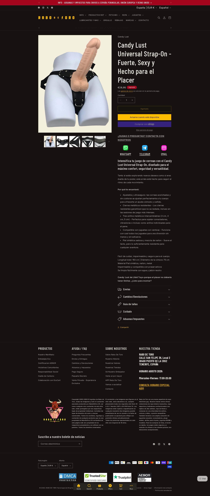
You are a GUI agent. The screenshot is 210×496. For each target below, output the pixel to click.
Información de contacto (163, 488)
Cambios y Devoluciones (82, 363)
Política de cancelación (163, 490)
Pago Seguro (77, 372)
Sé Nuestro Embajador (115, 372)
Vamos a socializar (113, 384)
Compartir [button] (124, 327)
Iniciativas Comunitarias (48, 367)
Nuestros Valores (112, 363)
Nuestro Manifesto (46, 355)
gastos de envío (127, 91)
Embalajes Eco (44, 359)
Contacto (109, 389)
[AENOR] (144, 478)
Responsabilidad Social (48, 372)
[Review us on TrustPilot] (122, 481)
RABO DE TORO (51, 488)
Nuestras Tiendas (113, 367)
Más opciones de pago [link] (144, 130)
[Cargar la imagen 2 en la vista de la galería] (62, 141)
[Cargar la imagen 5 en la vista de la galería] (100, 141)
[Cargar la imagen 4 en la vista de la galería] (87, 141)
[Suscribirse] (79, 444)
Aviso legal (148, 488)
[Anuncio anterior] (39, 2)
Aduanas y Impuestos (81, 367)
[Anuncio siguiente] (171, 2)
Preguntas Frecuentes (81, 355)
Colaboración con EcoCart (49, 380)
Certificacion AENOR (47, 363)
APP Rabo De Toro (113, 380)
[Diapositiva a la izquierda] (41, 141)
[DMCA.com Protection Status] (68, 478)
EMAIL (164, 154)
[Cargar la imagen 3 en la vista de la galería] (75, 141)
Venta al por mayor (113, 376)
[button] (82, 15)
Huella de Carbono (46, 376)
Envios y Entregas (79, 359)
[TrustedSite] (95, 478)
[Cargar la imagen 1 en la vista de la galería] (49, 141)
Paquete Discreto (79, 376)
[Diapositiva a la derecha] (109, 141)
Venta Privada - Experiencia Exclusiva (84, 381)
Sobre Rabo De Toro (114, 355)
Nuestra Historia (112, 359)
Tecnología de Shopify (65, 488)
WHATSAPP (125, 154)
